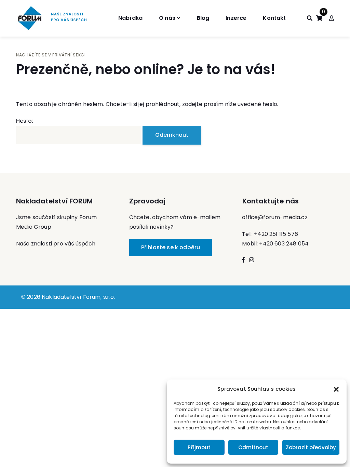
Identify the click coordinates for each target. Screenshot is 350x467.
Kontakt (274, 18)
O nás (167, 18)
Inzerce (236, 18)
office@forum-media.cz (274, 217)
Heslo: (24, 121)
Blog (203, 18)
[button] (336, 389)
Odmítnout (253, 447)
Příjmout (199, 447)
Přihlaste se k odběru (170, 247)
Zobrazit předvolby (311, 447)
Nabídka (130, 18)
